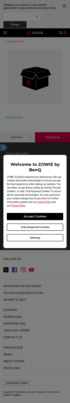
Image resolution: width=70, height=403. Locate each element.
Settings (35, 237)
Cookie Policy (44, 202)
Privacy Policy (18, 205)
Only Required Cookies (35, 227)
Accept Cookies (35, 216)
